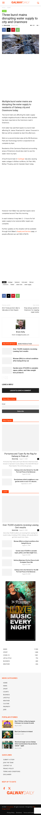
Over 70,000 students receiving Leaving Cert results (20, 526)
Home (3, 7)
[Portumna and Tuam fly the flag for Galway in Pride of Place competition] (20, 437)
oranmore (5, 284)
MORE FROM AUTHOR (25, 344)
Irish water (24, 282)
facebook (17, 282)
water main (19, 284)
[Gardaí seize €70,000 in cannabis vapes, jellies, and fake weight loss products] (7, 370)
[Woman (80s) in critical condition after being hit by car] (7, 360)
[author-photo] (20, 329)
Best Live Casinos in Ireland (24, 731)
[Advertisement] (20, 76)
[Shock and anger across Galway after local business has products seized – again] (7, 745)
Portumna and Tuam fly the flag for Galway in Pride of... (20, 455)
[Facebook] (4, 30)
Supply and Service (24, 231)
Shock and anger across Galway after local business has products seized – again (26, 744)
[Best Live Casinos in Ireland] (7, 734)
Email (3, 404)
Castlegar (21, 159)
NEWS (9, 7)
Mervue (31, 282)
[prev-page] (3, 377)
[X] (9, 30)
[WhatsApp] (18, 30)
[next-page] (6, 377)
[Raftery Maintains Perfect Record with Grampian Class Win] (7, 562)
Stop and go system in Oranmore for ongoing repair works (31, 310)
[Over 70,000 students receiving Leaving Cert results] (7, 351)
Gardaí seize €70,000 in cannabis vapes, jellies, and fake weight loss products (25, 370)
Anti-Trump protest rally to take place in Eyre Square (11, 309)
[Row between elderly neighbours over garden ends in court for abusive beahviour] (7, 482)
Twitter (12, 284)
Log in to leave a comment (20, 390)
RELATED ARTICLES (9, 344)
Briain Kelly (7, 25)
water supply (27, 284)
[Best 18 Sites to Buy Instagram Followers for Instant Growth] (7, 724)
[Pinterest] (13, 30)
